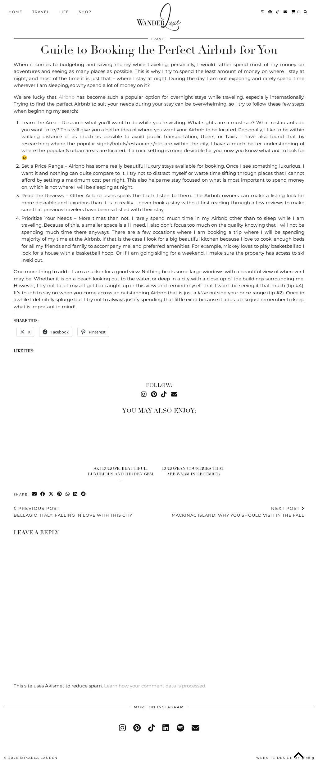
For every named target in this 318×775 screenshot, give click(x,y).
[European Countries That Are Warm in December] (195, 441)
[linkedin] (165, 727)
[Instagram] (263, 12)
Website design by (285, 758)
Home (15, 12)
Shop (85, 12)
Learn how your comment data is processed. (155, 686)
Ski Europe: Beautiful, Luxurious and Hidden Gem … (120, 474)
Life (64, 12)
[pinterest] (137, 727)
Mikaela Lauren (39, 758)
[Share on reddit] (84, 494)
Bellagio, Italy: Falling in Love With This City (73, 512)
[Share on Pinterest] (60, 494)
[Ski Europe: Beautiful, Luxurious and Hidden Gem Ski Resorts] (123, 441)
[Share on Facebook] (43, 494)
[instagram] (122, 727)
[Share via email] (34, 494)
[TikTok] (278, 12)
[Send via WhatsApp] (68, 494)
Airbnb (67, 97)
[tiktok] (151, 727)
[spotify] (180, 727)
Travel (40, 12)
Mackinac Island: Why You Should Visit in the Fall (238, 512)
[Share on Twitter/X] (51, 494)
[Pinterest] (270, 12)
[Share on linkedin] (76, 494)
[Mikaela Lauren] (159, 16)
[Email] (286, 12)
